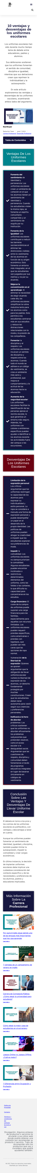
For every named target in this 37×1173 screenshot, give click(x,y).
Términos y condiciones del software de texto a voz (7, 1122)
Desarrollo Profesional (24, 133)
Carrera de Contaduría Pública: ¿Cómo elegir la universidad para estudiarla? (17, 996)
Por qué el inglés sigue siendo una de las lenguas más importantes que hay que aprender (17, 935)
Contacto (7, 1112)
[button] (31, 4)
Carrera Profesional (9, 133)
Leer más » (6, 941)
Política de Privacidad (7, 1106)
